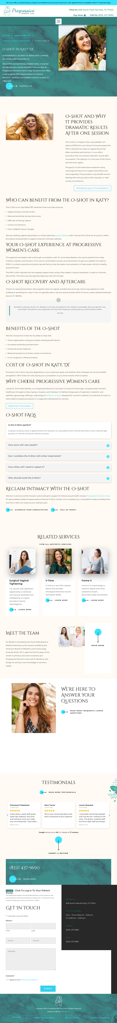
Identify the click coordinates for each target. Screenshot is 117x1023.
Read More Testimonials (62, 792)
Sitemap (17, 1017)
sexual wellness (61, 235)
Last (33, 930)
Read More (98, 645)
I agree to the (23, 980)
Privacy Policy (72, 1018)
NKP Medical (65, 1011)
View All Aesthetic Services (55, 544)
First (8, 930)
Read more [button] (14, 825)
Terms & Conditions (29, 980)
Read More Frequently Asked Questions (86, 712)
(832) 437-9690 (105, 15)
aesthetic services (53, 395)
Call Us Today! (68, 510)
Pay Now (78, 15)
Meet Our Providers (19, 406)
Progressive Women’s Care (98, 496)
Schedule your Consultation (92, 188)
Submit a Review (58, 853)
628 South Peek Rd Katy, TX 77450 (95, 10)
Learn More (25, 609)
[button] (109, 815)
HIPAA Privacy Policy (44, 1018)
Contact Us (26, 86)
